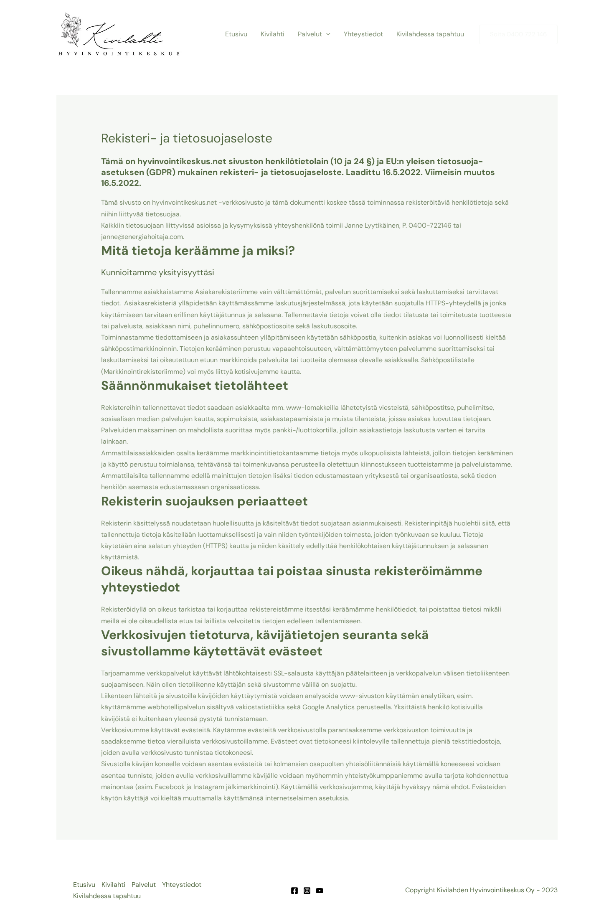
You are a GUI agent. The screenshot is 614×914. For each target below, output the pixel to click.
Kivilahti (272, 34)
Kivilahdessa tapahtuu (430, 34)
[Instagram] (307, 890)
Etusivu (236, 34)
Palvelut (310, 34)
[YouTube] (319, 890)
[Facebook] (294, 890)
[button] (326, 34)
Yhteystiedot (363, 34)
